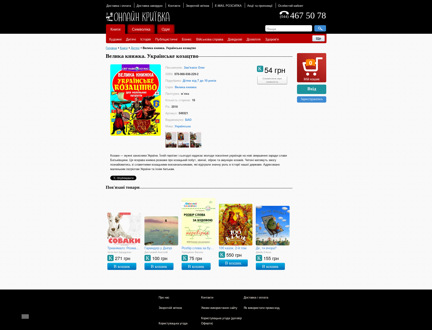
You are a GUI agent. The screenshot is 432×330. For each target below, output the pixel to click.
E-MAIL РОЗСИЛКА (228, 5)
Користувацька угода (173, 323)
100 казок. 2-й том (232, 247)
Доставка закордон (149, 5)
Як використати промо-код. (262, 307)
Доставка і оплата (118, 5)
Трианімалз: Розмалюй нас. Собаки (124, 247)
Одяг (166, 29)
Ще (318, 38)
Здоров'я (272, 39)
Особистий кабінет (290, 5)
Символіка (141, 29)
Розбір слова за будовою (198, 247)
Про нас (164, 297)
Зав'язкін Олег (194, 67)
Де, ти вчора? (266, 247)
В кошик (122, 266)
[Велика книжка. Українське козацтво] (135, 134)
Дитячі (131, 39)
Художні (115, 39)
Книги (115, 29)
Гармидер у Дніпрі (158, 247)
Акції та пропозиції (259, 5)
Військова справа (209, 39)
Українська (183, 126)
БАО (188, 119)
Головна (111, 48)
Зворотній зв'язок (197, 5)
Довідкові (235, 39)
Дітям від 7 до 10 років (199, 80)
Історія (145, 39)
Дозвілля (254, 39)
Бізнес (187, 39)
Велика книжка (185, 87)
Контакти (174, 5)
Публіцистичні (166, 39)
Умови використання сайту (219, 307)
